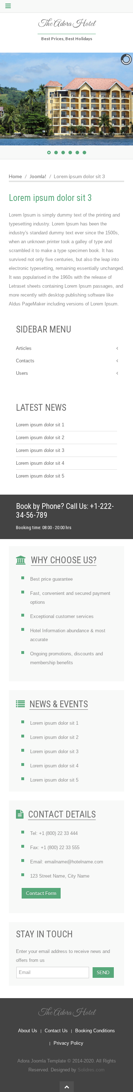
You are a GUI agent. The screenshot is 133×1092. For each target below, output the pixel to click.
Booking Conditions (95, 1030)
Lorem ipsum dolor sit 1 (40, 424)
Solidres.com (91, 1069)
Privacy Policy (68, 1043)
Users (22, 373)
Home (15, 176)
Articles (24, 348)
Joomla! (37, 176)
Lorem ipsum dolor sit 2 (40, 437)
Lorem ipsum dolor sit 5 (40, 476)
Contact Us (56, 1030)
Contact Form (41, 893)
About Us (27, 1030)
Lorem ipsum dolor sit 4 (40, 463)
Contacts (25, 360)
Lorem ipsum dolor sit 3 (40, 450)
